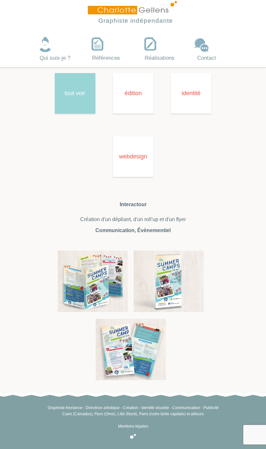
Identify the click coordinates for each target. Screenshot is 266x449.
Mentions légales (133, 426)
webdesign (133, 156)
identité (191, 93)
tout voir (75, 93)
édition (133, 93)
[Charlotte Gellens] (132, 12)
